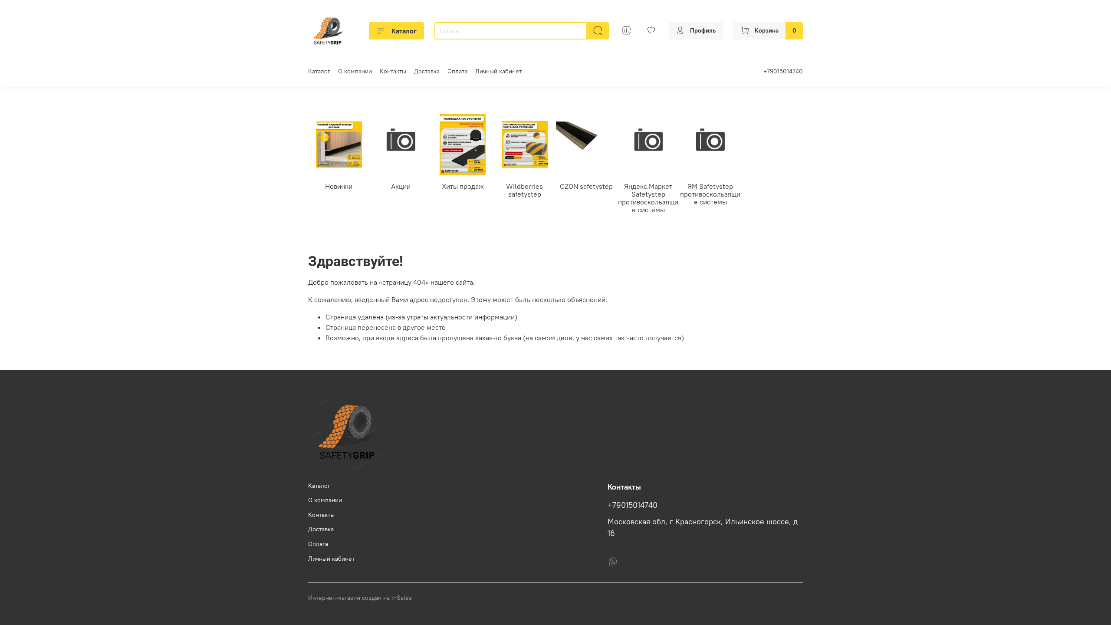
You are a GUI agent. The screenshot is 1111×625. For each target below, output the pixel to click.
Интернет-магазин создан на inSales (360, 598)
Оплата (457, 71)
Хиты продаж (463, 186)
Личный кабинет (498, 71)
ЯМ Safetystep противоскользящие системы (710, 194)
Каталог (404, 30)
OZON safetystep (586, 186)
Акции (401, 186)
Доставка (427, 71)
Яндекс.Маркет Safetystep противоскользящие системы (648, 198)
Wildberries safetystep (524, 190)
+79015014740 (783, 71)
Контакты (393, 71)
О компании (355, 71)
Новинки (338, 186)
